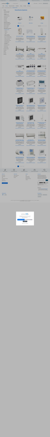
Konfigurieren (25, 221)
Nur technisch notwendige (28, 219)
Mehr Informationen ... (25, 217)
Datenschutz (23, 223)
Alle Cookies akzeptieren (21, 219)
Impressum (26, 223)
